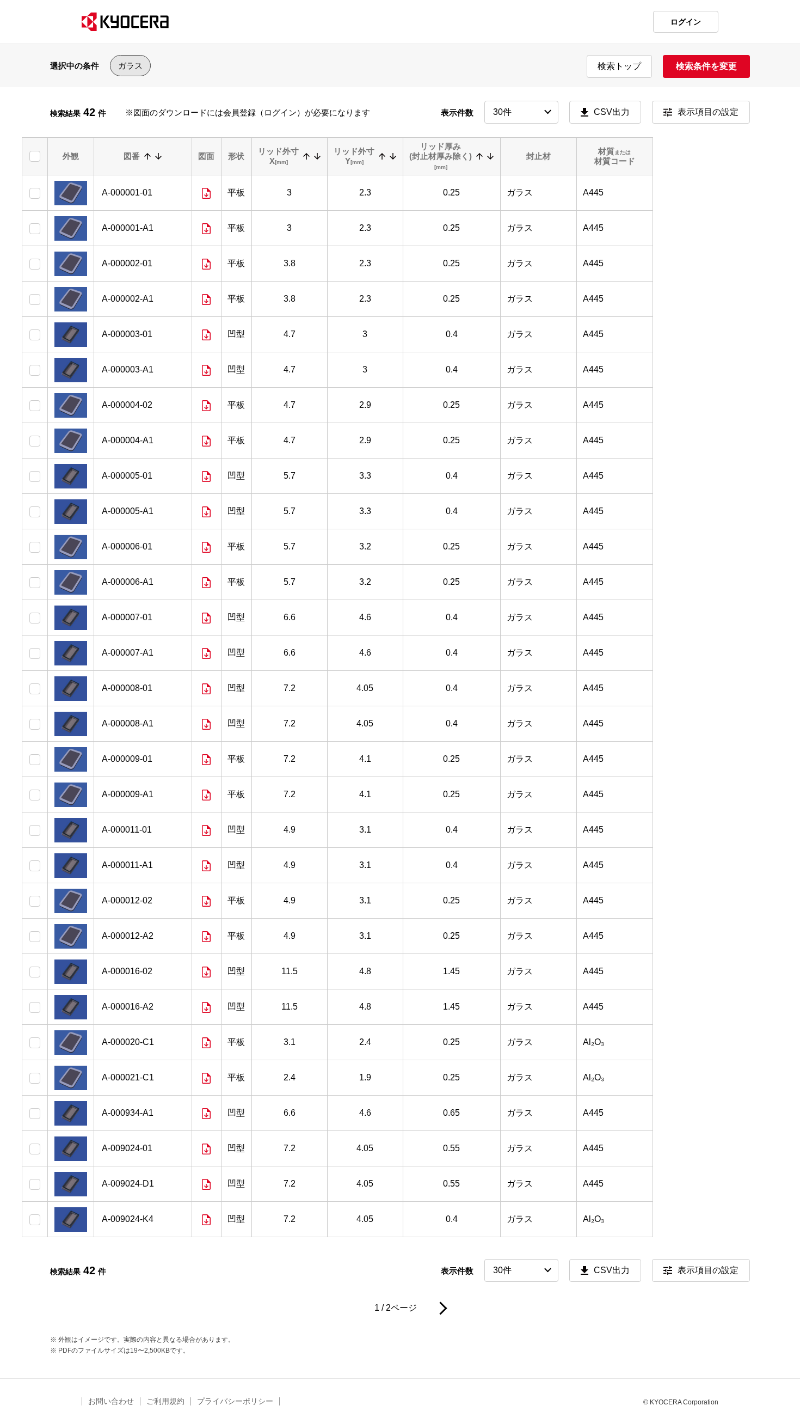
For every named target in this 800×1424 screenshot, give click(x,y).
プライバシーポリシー (235, 1401)
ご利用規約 (165, 1401)
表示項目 (708, 112)
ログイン (685, 21)
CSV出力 (612, 112)
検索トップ (619, 66)
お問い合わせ (111, 1401)
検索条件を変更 (706, 66)
